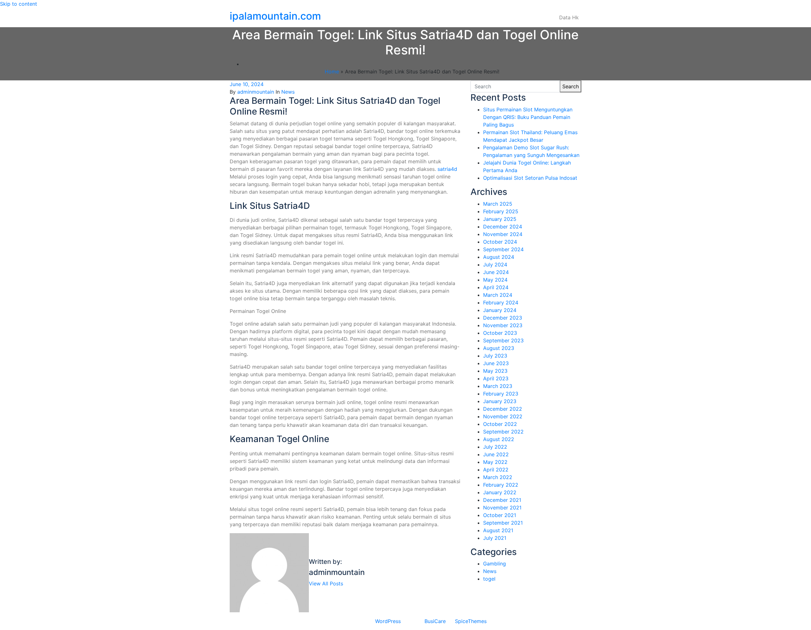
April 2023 (495, 378)
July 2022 (495, 447)
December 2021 (502, 500)
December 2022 (502, 409)
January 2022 (499, 492)
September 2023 (503, 340)
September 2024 (503, 249)
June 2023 (496, 363)
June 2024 (496, 272)
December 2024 (502, 226)
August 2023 (498, 348)
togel (489, 579)
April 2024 (495, 287)
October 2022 (500, 424)
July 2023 (495, 355)
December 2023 (502, 318)
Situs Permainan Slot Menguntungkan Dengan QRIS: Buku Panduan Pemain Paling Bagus (527, 117)
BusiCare (435, 621)
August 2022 (498, 439)
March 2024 (497, 295)
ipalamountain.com (275, 16)
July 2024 (495, 264)
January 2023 (499, 401)
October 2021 (499, 515)
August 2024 (498, 257)
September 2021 (503, 523)
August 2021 (498, 530)
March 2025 (497, 204)
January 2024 (499, 310)
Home (332, 71)
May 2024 (495, 280)
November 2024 (502, 234)
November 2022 (502, 416)
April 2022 (495, 469)
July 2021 (494, 538)
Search (570, 86)
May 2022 (495, 462)
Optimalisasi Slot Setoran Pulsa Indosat (530, 178)
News (288, 92)
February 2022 (500, 485)
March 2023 (497, 386)
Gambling (494, 563)
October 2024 (500, 242)
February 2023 (500, 393)
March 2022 (497, 477)
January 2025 (499, 219)
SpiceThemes (471, 621)
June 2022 (496, 454)
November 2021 (502, 507)
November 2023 (502, 325)
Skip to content (18, 4)
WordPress (388, 621)
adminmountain (255, 92)
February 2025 (500, 211)
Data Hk (569, 17)
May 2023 (495, 371)
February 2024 (500, 302)
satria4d (447, 169)
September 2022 (503, 431)
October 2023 (500, 333)
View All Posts (326, 583)
